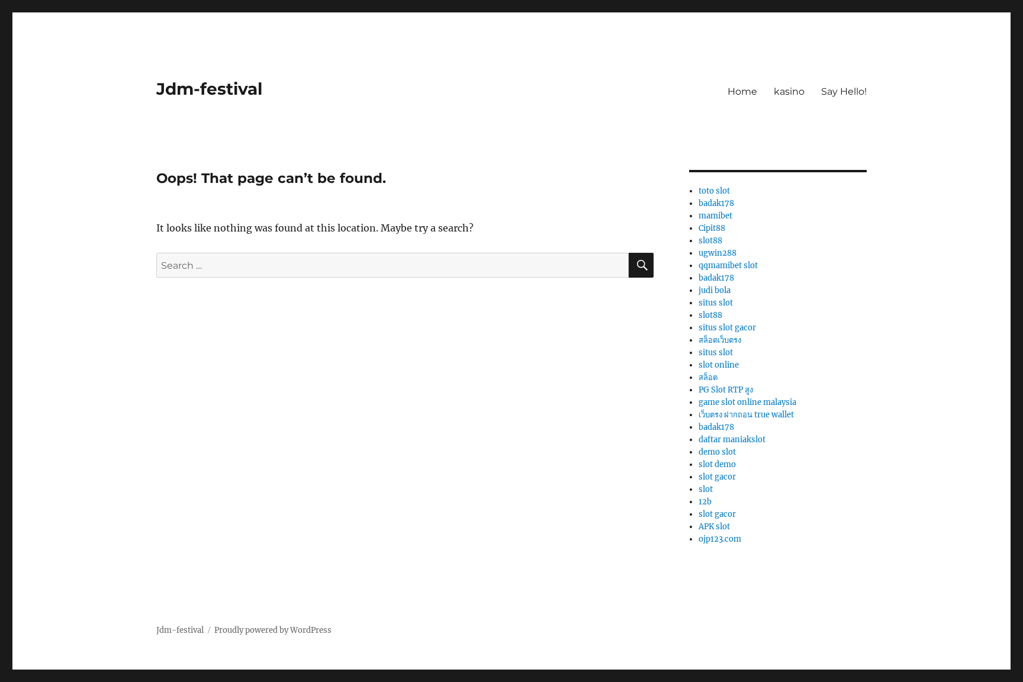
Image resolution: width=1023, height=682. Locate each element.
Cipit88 (712, 228)
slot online (719, 365)
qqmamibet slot (728, 265)
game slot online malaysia (747, 402)
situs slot (716, 303)
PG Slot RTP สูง (726, 390)
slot (706, 489)
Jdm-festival (209, 89)
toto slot (714, 191)
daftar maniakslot (732, 440)
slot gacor (717, 477)
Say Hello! (844, 91)
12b (705, 502)
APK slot (714, 527)
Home (742, 91)
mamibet (715, 216)
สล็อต (708, 377)
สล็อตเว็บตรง (720, 340)
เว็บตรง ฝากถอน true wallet (746, 415)
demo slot (717, 452)
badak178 (716, 203)
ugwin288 (717, 253)
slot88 (710, 241)
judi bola (715, 290)
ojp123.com (720, 539)
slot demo (717, 464)
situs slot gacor (727, 328)
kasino (789, 91)
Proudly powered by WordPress (273, 630)
